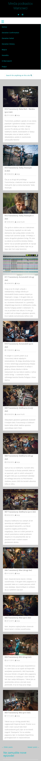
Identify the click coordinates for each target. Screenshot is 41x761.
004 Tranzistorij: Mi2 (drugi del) (18, 657)
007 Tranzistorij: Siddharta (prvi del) (20, 512)
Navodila (5, 55)
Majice (4, 50)
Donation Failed (8, 38)
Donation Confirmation (10, 33)
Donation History (8, 44)
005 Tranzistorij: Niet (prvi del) (18, 618)
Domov (4, 27)
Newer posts (33, 747)
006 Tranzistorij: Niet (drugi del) (18, 570)
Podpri (4, 67)
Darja (18, 115)
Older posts (7, 747)
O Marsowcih (7, 61)
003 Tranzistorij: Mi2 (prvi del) (17, 712)
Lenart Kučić (20, 222)
